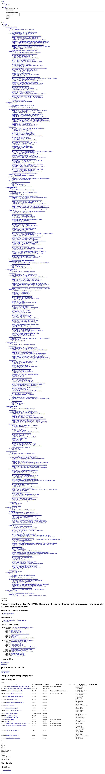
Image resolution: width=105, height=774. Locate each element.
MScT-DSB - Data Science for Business (21, 416)
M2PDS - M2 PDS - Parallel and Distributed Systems (24, 499)
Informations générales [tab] (8, 613)
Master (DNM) (12, 51)
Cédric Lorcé (3, 664)
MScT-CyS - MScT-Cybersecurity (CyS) (21, 34)
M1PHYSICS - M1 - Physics (18, 485)
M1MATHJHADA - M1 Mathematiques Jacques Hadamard (25, 366)
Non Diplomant (12, 180)
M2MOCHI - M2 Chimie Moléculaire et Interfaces (23, 321)
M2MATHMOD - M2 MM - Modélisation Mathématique (25, 82)
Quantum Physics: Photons (17, 645)
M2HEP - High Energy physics (19, 549)
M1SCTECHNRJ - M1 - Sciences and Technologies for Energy (26, 486)
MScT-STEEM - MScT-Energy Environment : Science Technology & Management (31, 46)
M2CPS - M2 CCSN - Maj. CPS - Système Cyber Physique (25, 74)
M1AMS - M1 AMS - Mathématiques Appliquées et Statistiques (26, 52)
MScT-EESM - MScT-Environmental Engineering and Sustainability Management (30, 41)
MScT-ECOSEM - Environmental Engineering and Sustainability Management (30, 462)
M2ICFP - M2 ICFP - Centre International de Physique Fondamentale (27, 80)
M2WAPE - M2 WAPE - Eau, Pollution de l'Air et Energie (25, 257)
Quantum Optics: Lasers (16, 632)
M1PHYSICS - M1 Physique (18, 303)
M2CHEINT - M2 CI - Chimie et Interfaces (22, 146)
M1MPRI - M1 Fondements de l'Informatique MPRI (24, 302)
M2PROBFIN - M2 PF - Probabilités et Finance (23, 91)
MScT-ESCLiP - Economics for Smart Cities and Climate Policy (26, 420)
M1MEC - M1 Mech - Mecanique (19, 63)
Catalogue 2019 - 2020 (11, 507)
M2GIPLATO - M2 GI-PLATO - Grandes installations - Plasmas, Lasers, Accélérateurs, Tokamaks (34, 78)
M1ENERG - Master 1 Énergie (19, 430)
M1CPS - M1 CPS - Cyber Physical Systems (22, 363)
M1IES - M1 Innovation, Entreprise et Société (22, 297)
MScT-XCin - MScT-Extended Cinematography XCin (24, 50)
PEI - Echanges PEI (16, 404)
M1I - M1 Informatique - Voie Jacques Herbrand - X (24, 476)
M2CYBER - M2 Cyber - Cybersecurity (21, 492)
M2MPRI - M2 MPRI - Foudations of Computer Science (25, 497)
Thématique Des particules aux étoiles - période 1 (23, 627)
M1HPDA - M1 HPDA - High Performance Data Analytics (25, 475)
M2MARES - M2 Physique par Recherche (21, 316)
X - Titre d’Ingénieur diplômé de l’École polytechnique (24, 32)
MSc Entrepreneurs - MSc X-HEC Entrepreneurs (23, 175)
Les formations (6, 25)
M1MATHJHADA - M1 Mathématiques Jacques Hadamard (25, 298)
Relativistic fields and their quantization (19, 628)
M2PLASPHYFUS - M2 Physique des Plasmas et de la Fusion (26, 328)
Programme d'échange (14, 98)
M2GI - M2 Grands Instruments (19, 314)
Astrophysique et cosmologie (17, 654)
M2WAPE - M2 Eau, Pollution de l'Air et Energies (23, 335)
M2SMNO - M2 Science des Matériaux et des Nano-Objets (25, 333)
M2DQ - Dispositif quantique (18, 545)
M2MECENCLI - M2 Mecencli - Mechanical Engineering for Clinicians (28, 383)
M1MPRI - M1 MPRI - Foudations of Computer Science (25, 483)
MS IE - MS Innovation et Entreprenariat (21, 179)
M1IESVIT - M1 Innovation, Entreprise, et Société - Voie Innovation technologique (31, 535)
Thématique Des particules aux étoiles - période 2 (23, 640)
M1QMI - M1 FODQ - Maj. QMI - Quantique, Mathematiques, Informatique (29, 68)
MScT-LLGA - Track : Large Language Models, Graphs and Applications (28, 43)
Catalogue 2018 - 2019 (11, 572)
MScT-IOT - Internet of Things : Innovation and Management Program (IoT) (29, 421)
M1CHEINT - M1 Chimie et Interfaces (21, 293)
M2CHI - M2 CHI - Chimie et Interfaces (21, 73)
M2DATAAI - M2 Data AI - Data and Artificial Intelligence (25, 374)
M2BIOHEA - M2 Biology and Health (21, 370)
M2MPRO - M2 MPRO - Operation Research (22, 498)
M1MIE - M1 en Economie (18, 301)
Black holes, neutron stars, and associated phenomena (23, 648)
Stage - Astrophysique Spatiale (18, 655)
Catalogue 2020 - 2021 (11, 451)
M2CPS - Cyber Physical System (19, 438)
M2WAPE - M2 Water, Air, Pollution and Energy (23, 393)
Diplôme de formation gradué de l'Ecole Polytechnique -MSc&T (23, 33)
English (8, 4)
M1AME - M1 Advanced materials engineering (22, 526)
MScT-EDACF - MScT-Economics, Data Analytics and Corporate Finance (29, 39)
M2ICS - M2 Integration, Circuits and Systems (22, 380)
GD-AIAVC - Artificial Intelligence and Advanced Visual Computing (27, 580)
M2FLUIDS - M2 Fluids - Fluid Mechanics (22, 378)
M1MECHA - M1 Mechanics (18, 367)
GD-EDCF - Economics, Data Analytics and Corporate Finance (26, 518)
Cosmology (13, 636)
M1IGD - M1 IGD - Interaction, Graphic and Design (24, 477)
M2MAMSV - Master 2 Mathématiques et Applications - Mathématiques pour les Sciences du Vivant (35, 553)
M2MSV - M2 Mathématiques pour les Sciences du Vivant (25, 324)
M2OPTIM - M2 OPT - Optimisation (20, 86)
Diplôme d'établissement (14, 193)
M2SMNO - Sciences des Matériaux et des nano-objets (24, 566)
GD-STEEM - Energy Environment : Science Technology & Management (29, 589)
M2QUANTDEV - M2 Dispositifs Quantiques (22, 331)
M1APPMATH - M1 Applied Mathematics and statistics (24, 361)
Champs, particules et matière (17, 653)
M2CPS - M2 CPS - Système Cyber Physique (22, 147)
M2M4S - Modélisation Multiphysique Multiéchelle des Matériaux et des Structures (31, 552)
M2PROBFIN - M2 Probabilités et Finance (22, 329)
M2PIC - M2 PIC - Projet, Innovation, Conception (23, 162)
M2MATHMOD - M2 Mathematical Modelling (22, 381)
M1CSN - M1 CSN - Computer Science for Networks (24, 472)
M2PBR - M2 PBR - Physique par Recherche (22, 87)
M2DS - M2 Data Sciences (18, 375)
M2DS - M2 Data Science (18, 311)
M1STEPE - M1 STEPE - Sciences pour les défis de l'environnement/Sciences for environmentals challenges (36, 539)
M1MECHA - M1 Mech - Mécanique (20, 137)
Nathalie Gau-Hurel (5, 671)
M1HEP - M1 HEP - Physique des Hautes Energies (23, 59)
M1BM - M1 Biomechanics (18, 426)
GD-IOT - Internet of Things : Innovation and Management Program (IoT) (29, 522)
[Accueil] (2, 1)
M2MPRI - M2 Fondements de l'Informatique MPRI (24, 323)
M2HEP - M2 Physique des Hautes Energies (22, 315)
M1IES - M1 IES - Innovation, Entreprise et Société (23, 60)
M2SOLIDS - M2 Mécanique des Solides (21, 334)
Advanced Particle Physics (17, 643)
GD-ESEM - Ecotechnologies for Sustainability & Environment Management (29, 521)
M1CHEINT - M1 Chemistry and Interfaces (22, 362)
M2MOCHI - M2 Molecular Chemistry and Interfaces (24, 385)
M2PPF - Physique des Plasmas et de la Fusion (22, 562)
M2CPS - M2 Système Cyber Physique (21, 310)
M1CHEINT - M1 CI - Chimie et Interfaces (22, 130)
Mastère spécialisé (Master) (15, 177)
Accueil (5, 24)
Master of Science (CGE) (15, 174)
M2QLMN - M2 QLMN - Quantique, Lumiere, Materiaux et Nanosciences (29, 93)
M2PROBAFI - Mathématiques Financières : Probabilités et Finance (27, 563)
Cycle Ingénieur (12, 31)
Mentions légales (7, 770)
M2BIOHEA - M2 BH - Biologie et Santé (21, 143)
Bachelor (11, 28)
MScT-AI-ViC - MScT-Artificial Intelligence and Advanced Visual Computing (29, 110)
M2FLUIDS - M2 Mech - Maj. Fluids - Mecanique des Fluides (26, 77)
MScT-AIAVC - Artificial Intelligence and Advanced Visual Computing (28, 458)
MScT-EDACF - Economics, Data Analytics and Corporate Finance (27, 417)
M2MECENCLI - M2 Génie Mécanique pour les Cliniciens (25, 320)
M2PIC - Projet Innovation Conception (21, 447)
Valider (8, 17)
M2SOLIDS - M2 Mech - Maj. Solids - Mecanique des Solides (26, 96)
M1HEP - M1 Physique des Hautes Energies (22, 296)
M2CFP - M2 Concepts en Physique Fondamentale (23, 308)
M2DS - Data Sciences (17, 439)
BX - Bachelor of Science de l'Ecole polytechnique (23, 29)
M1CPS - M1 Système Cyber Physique (21, 294)
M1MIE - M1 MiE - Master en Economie (21, 64)
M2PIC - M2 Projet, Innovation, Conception (22, 326)
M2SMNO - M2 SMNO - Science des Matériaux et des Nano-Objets (27, 169)
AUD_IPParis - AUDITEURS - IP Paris (21, 182)
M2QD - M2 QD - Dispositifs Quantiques (21, 92)
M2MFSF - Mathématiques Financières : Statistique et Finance (26, 554)
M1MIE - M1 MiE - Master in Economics (21, 433)
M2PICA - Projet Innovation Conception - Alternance (24, 561)
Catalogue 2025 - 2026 (11, 102)
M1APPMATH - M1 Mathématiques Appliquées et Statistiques (26, 290)
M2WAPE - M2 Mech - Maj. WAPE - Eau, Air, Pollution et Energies (27, 97)
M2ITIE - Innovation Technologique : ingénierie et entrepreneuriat (27, 550)
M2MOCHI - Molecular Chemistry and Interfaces (23, 557)
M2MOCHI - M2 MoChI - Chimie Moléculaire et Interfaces (25, 242)
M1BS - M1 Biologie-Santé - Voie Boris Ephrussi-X (24, 529)
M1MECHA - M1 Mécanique (19, 299)
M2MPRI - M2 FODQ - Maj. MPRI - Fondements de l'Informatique (27, 83)
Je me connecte (10, 10)
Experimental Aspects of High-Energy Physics (21, 649)
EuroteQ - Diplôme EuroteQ (18, 100)
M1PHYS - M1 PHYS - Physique (19, 66)
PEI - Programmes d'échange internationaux (22, 101)
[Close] (1, 740)
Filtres (2, 682)
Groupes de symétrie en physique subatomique (23, 637)
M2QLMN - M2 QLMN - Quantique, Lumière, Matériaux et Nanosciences (29, 166)
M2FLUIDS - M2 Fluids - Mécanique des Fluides (23, 150)
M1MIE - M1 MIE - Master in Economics (21, 369)
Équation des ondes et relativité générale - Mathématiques (24, 646)
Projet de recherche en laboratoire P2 (19, 650)
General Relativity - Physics (17, 644)
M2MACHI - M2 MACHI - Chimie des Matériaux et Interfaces (26, 237)
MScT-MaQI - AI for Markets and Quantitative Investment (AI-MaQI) (28, 45)
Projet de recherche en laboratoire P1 (19, 639)
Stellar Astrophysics (15, 630)
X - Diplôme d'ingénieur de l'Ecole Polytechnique (23, 593)
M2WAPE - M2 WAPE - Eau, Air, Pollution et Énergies (24, 173)
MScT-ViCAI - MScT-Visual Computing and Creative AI (25, 48)
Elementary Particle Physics (17, 631)
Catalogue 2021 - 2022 (11, 406)
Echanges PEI (6, 621)
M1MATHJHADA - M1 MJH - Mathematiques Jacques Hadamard (27, 61)
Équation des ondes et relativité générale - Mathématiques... (18, 688)
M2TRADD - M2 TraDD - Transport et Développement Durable (26, 171)
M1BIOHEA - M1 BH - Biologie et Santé (21, 129)
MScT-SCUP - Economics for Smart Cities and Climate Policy (26, 466)
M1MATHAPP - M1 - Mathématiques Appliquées (23, 481)
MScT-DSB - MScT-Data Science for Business (22, 202)
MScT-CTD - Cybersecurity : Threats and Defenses (23, 415)
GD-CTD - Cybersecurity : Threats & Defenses (22, 581)
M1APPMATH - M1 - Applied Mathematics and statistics (25, 425)
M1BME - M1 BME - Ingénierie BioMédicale (22, 55)
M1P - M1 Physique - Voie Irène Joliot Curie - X (23, 484)
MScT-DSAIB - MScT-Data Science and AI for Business (25, 38)
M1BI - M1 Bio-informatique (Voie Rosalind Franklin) (24, 527)
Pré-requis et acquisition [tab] (8, 614)
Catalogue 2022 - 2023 (11, 342)
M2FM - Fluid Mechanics (18, 548)
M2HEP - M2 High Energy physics (20, 379)
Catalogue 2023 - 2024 (11, 269)
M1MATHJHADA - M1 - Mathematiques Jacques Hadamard (26, 431)
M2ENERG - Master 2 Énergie (19, 440)
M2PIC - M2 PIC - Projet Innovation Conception (23, 88)
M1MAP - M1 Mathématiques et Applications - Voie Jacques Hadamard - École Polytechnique (33, 480)
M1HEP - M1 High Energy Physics (20, 365)
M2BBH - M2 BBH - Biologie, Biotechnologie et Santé (24, 70)
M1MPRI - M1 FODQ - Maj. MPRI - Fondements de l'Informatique (27, 65)
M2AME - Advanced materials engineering (22, 540)
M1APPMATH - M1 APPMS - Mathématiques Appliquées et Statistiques (28, 128)
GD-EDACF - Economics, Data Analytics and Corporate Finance (27, 585)
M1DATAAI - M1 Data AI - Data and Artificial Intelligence (25, 428)
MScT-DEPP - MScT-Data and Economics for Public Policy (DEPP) (27, 37)
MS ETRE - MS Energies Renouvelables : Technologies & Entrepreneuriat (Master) (31, 398)
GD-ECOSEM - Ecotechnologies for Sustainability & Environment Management (30, 584)
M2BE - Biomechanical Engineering (20, 541)
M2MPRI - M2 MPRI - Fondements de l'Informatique (24, 159)
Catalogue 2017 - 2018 (11, 590)
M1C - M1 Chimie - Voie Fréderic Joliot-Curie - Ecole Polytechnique (27, 530)
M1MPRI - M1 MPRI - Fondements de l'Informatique (24, 139)
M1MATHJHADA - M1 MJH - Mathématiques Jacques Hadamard (27, 136)
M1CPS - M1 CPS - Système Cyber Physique (22, 132)
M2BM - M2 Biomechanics (18, 435)
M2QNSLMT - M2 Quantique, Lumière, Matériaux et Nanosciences (27, 330)
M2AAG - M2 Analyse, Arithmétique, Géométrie (23, 305)
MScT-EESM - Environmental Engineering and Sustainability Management (29, 419)
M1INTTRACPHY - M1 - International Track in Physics (25, 479)
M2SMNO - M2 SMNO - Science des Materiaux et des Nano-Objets (27, 95)
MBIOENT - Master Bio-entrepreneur (20, 568)
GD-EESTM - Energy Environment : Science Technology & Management (29, 520)
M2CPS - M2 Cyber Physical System (20, 372)
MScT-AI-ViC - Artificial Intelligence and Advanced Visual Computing (28, 413)
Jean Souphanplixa (5, 672)
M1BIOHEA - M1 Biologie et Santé (20, 292)
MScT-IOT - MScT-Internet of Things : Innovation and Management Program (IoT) (31, 42)
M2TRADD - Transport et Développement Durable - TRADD (26, 567)
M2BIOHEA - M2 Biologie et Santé (20, 306)
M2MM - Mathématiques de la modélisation (22, 556)
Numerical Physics (15, 635)
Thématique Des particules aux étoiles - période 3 (23, 651)
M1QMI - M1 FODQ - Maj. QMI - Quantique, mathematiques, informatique (29, 595)
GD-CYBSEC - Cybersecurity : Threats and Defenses (24, 516)
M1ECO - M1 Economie (17, 429)
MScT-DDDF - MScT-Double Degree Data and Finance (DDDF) (27, 36)
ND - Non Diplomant (17, 401)
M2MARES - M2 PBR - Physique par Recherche (23, 155)
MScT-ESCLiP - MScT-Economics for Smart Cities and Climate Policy (28, 119)
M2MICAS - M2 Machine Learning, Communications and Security (27, 384)
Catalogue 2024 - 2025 (11, 187)
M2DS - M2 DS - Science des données (21, 75)
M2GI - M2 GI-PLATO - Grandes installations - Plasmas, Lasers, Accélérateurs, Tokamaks (32, 151)
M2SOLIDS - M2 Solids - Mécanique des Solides (23, 170)
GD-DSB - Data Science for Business (20, 517)
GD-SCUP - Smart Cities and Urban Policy (22, 524)
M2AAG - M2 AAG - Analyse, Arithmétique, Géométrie (25, 69)
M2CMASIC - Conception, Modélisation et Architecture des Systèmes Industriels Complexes (33, 544)
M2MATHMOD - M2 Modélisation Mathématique (23, 319)
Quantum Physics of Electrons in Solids (20, 634)
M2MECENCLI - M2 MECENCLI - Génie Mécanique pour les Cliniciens (29, 157)
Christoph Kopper (5, 662)
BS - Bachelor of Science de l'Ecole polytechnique (23, 271)
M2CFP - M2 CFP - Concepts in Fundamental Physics (24, 436)
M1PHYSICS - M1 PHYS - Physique (20, 141)
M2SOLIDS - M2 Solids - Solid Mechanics (22, 392)
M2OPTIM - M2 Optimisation (19, 325)
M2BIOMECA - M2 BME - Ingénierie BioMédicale (24, 144)
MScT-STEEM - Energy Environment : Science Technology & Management (29, 422)
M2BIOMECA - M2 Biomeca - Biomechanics (22, 371)
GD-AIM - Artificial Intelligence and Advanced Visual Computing (27, 515)
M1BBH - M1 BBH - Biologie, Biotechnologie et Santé (24, 54)
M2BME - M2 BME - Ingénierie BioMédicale (22, 71)
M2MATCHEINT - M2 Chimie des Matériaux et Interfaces (25, 317)
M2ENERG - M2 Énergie (18, 376)
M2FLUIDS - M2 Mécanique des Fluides (21, 312)
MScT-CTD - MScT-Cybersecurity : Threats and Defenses (25, 278)
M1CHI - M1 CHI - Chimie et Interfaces (21, 56)
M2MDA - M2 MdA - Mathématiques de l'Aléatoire (24, 444)
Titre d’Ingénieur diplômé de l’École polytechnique (14, 620)
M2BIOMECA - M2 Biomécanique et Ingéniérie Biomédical (26, 307)
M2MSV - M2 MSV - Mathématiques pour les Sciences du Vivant (27, 84)
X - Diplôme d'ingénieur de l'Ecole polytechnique (23, 512)
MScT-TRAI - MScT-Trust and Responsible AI (22, 47)
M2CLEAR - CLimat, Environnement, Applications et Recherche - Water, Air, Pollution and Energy (34, 489)
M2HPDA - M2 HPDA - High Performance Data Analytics (25, 494)
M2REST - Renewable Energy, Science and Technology (25, 397)
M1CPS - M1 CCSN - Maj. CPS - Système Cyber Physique (25, 57)
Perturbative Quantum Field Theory (19, 641)
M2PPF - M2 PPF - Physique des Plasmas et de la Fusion (25, 89)
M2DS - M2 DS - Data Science (19, 148)
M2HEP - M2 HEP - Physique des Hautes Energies (23, 79)
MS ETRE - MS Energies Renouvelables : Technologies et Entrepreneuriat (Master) (31, 178)
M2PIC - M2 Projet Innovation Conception (21, 389)
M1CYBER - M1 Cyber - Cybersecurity (21, 474)
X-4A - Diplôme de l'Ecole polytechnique (21, 194)
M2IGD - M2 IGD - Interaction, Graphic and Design (24, 443)
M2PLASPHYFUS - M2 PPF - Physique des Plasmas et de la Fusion (27, 164)
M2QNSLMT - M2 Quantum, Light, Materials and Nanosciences (27, 390)
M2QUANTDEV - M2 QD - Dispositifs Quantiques (24, 168)
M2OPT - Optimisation (17, 558)
